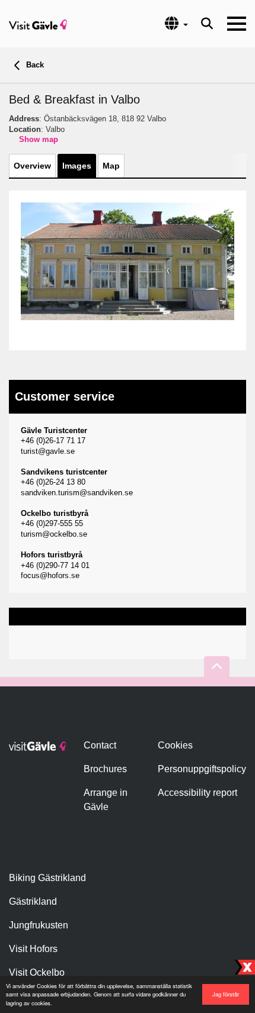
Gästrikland (33, 901)
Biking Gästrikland (47, 878)
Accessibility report (197, 793)
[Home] (38, 24)
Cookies (175, 745)
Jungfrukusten (38, 925)
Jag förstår (225, 994)
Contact (100, 745)
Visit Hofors (33, 949)
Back (34, 64)
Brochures (105, 769)
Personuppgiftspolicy (202, 769)
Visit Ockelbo (37, 972)
